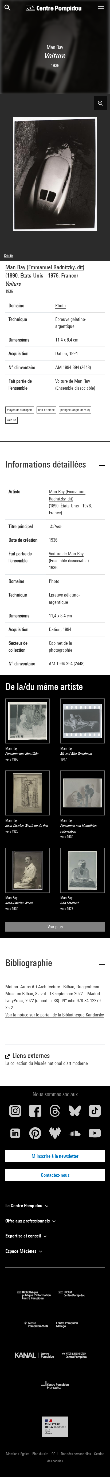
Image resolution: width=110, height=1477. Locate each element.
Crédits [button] (8, 255)
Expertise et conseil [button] (23, 1236)
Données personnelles (76, 1454)
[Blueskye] (75, 1113)
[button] (55, 465)
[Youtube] (95, 1135)
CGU (55, 1454)
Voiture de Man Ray (66, 553)
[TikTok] (95, 1113)
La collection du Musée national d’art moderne (46, 1063)
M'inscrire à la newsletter (55, 1156)
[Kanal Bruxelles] (38, 1359)
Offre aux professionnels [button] (28, 1221)
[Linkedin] (15, 1135)
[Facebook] (35, 1113)
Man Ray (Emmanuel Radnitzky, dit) (44, 267)
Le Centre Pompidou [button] (24, 1205)
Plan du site (40, 1454)
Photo (60, 305)
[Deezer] (55, 1135)
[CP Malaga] (71, 1329)
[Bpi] (37, 1298)
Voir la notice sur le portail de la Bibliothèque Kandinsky (54, 1014)
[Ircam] (75, 1298)
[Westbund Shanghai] (78, 1359)
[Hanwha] (55, 1390)
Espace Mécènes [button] (21, 1251)
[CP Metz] (40, 1329)
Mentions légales (18, 1454)
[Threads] (55, 1113)
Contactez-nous (55, 1175)
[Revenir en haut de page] (97, 1464)
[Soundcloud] (75, 1135)
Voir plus (55, 926)
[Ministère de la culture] (55, 1427)
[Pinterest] (35, 1135)
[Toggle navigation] (101, 8)
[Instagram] (15, 1113)
